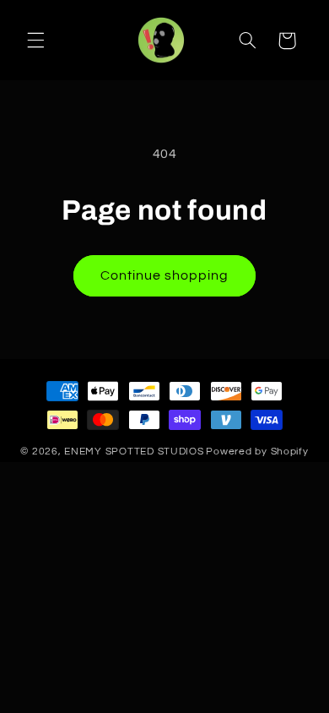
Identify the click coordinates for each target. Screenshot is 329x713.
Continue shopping (164, 275)
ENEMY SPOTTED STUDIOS (133, 451)
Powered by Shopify (257, 451)
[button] (35, 40)
